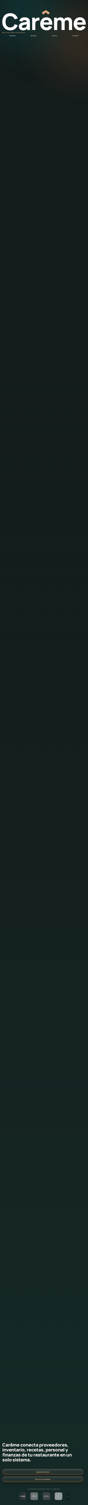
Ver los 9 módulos (43, 1479)
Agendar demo (42, 1472)
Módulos (34, 36)
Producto (12, 36)
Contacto (75, 36)
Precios (54, 36)
